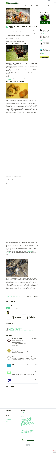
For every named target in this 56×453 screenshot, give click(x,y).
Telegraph (19, 72)
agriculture (24, 412)
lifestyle (25, 425)
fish (23, 419)
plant (33, 426)
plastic (25, 427)
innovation (27, 424)
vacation (28, 433)
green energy (23, 422)
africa (22, 412)
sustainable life (30, 431)
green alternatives (28, 421)
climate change (25, 414)
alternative (32, 412)
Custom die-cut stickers (29, 251)
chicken (15, 296)
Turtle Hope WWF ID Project (9, 417)
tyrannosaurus (22, 296)
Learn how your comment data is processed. (21, 406)
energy (31, 417)
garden (23, 420)
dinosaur (17, 296)
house (24, 424)
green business (31, 421)
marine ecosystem (29, 425)
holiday (22, 424)
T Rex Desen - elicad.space (12, 327)
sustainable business (27, 431)
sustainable (28, 430)
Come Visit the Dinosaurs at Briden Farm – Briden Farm (15, 328)
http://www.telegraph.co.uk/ (9, 293)
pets (31, 426)
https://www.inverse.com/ (9, 292)
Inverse (13, 106)
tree (24, 433)
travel (32, 432)
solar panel (24, 429)
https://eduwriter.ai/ (8, 79)
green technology (31, 423)
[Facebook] (48, 0)
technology (28, 432)
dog (30, 415)
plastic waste (26, 428)
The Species (33, 5)
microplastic (23, 426)
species (30, 429)
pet (30, 426)
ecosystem (25, 417)
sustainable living (24, 432)
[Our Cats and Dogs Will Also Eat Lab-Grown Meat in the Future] (24, 317)
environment (29, 418)
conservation (31, 414)
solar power (27, 429)
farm (32, 418)
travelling (22, 433)
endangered (28, 417)
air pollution (27, 412)
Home (30, 5)
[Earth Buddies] (28, 440)
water (26, 433)
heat (33, 423)
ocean (28, 426)
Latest (17, 308)
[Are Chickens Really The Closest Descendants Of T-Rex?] (18, 15)
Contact (7, 421)
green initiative (29, 422)
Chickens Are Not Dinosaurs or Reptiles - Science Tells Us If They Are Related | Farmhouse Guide (21, 330)
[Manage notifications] (53, 450)
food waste (27, 419)
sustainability (23, 430)
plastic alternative (29, 427)
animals (24, 413)
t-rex (19, 296)
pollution (30, 428)
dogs (31, 415)
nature (26, 426)
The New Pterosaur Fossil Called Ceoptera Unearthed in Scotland (16, 317)
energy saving (25, 418)
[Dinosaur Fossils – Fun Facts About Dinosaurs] (24, 312)
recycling (22, 428)
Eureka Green (7, 412)
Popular (13, 308)
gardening (26, 420)
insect (30, 424)
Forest (29, 419)
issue (23, 425)
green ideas (26, 422)
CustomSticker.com (8, 252)
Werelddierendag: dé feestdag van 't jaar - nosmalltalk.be (16, 331)
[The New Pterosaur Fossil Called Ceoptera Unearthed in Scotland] (9, 317)
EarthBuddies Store (8, 419)
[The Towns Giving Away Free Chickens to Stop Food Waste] (8, 312)
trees (26, 433)
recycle (33, 428)
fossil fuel (32, 419)
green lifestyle (27, 423)
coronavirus (23, 415)
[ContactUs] (49, 0)
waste (30, 433)
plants (22, 427)
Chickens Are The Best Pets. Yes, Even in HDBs (14, 329)
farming (22, 419)
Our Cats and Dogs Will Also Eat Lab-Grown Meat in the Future (31, 317)
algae (30, 412)
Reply (35, 338)
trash (30, 432)
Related (8, 308)
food (25, 419)
